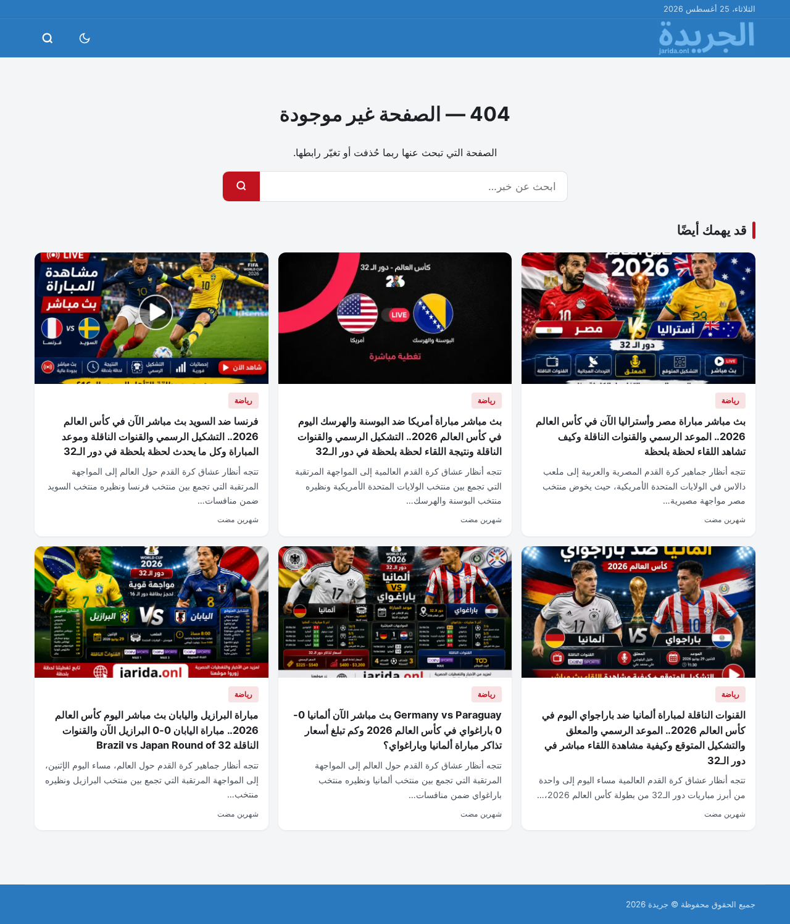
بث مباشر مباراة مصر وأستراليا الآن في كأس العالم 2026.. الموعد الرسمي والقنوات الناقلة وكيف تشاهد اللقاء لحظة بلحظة (641, 436)
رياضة (730, 400)
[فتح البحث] (47, 38)
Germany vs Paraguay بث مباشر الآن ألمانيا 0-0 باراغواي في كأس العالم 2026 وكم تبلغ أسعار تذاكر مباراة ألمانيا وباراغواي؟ (397, 730)
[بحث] (241, 186)
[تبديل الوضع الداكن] (85, 38)
